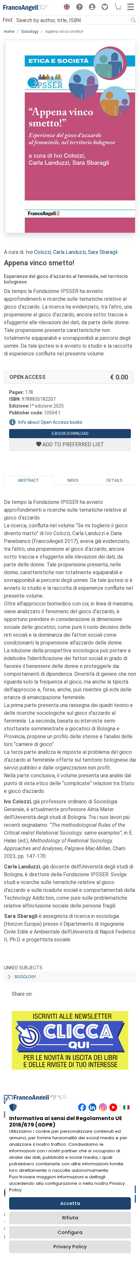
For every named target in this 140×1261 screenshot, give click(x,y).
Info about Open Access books (50, 422)
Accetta (70, 1203)
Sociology (29, 31)
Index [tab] (72, 480)
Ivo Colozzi (38, 252)
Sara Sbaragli (103, 252)
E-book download (70, 433)
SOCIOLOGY (25, 977)
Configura (70, 1232)
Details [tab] (114, 480)
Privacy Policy (70, 1246)
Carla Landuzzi (69, 252)
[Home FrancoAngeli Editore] (26, 8)
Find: (8, 20)
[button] (65, 8)
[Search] (133, 20)
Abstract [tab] (28, 480)
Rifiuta (70, 1217)
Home (9, 31)
